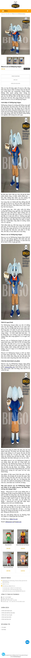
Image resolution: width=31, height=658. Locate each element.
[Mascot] (15, 4)
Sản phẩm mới (8, 13)
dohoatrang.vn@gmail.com (9, 586)
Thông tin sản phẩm (15, 76)
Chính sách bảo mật (6, 619)
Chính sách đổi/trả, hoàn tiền (8, 612)
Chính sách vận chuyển (15, 83)
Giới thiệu (4, 629)
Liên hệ (3, 69)
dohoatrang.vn (17, 656)
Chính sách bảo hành (6, 617)
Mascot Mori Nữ (8, 544)
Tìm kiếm (4, 627)
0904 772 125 (6, 584)
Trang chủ (3, 13)
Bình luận (15, 79)
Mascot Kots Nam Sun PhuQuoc (22, 544)
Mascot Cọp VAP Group (8, 567)
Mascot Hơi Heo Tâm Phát (23, 567)
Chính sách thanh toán (7, 610)
